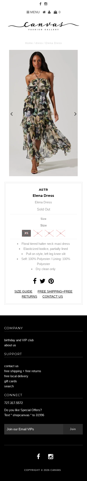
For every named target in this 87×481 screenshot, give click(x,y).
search (9, 386)
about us (10, 345)
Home (29, 43)
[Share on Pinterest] (51, 282)
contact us (11, 366)
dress (39, 43)
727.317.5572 (13, 403)
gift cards (10, 381)
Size (43, 218)
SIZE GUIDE (23, 291)
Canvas (55, 470)
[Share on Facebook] (35, 282)
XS (26, 233)
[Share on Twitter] (42, 282)
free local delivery (16, 376)
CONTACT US (52, 296)
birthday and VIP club (19, 340)
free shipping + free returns (22, 371)
